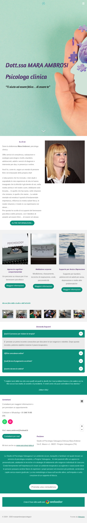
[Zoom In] (82, 426)
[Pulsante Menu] (83, 3)
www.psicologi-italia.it (25, 445)
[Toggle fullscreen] (82, 401)
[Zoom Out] (82, 429)
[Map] (61, 415)
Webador (81, 517)
